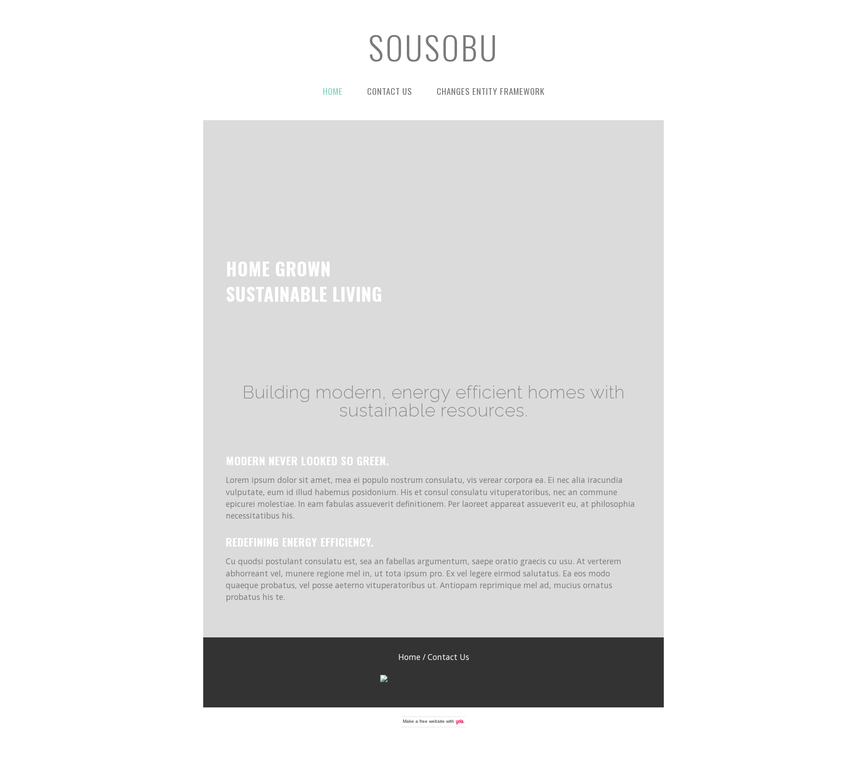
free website (432, 721)
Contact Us (389, 91)
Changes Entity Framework (491, 91)
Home (333, 91)
